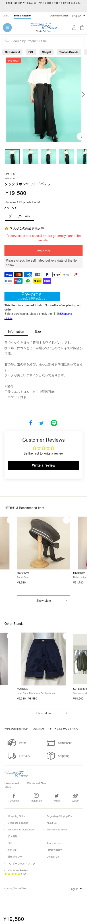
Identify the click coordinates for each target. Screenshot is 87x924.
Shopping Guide (16, 816)
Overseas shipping (18, 822)
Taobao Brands (69, 52)
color (10, 208)
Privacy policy (54, 849)
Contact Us (53, 856)
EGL (31, 52)
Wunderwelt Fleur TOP (16, 728)
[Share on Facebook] (30, 423)
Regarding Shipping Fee (59, 816)
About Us (52, 822)
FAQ (10, 843)
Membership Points (57, 829)
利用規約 (12, 849)
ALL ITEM (38, 728)
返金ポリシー (15, 856)
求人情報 (12, 836)
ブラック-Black (19, 216)
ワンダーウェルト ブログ (21, 863)
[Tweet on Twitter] (41, 423)
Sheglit (46, 52)
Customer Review (18, 870)
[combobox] (43, 40)
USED (5, 15)
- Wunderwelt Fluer (36, 783)
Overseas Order (59, 15)
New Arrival (12, 52)
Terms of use (54, 843)
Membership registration (21, 829)
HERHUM (9, 174)
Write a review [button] (43, 465)
